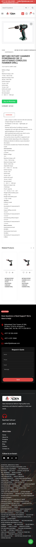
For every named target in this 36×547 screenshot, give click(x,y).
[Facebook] (4, 458)
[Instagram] (16, 458)
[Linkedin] (8, 458)
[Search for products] (32, 8)
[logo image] (10, 13)
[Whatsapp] (12, 458)
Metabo (11, 106)
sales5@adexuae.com (25, 1)
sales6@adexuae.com (10, 3)
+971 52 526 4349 (8, 1)
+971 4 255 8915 (9, 424)
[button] (31, 248)
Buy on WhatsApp (9, 101)
